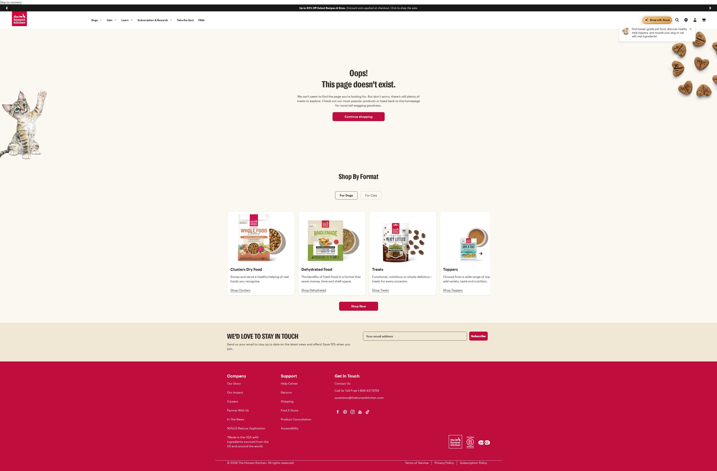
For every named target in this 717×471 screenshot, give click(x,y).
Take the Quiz (185, 20)
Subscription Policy (473, 462)
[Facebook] (338, 412)
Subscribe (478, 336)
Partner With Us (238, 410)
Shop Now (358, 306)
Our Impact (235, 392)
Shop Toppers (453, 290)
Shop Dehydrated (313, 290)
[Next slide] (710, 8)
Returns (286, 392)
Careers (232, 401)
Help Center (289, 383)
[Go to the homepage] (19, 18)
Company (236, 375)
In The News (235, 419)
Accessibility (289, 428)
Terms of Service (417, 462)
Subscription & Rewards (153, 20)
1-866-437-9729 (368, 390)
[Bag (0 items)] (704, 20)
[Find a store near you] (686, 20)
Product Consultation (296, 419)
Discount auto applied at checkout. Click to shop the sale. (358, 8)
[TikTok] (367, 412)
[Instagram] (353, 412)
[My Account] (695, 20)
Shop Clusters (240, 290)
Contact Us (342, 383)
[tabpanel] (358, 253)
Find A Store (289, 410)
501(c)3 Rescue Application (246, 428)
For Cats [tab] (371, 195)
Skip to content (11, 2)
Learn (125, 20)
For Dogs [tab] (346, 195)
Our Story (234, 383)
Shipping (287, 401)
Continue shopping (359, 116)
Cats (109, 20)
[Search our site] (677, 20)
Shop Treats (380, 290)
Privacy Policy (444, 462)
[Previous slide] (6, 8)
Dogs (94, 20)
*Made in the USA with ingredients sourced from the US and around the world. (248, 441)
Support (289, 375)
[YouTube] (360, 412)
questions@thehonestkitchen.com (359, 397)
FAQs (201, 20)
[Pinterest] (345, 412)
